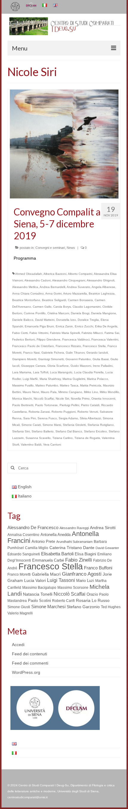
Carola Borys (62, 306)
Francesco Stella (94, 346)
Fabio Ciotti (20, 333)
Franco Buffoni (98, 567)
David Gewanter (107, 548)
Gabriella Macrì (46, 574)
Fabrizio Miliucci (92, 333)
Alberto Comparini (80, 273)
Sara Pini (29, 418)
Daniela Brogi (80, 313)
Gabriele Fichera (52, 352)
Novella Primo (80, 398)
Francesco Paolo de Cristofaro (33, 346)
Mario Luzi (85, 580)
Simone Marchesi (48, 606)
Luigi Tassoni (61, 580)
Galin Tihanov (75, 352)
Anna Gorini (53, 293)
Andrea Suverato (78, 287)
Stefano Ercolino (95, 431)
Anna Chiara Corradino (28, 293)
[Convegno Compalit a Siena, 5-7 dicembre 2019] (64, 143)
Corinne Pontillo (35, 313)
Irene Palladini (103, 365)
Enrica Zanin (64, 326)
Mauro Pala (49, 392)
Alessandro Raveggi (74, 528)
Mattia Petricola (90, 385)
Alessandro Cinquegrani (68, 280)
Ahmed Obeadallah (28, 273)
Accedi (18, 644)
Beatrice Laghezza (102, 293)
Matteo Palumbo (46, 385)
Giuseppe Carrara (33, 365)
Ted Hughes (111, 607)
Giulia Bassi (101, 359)
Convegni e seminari (50, 247)
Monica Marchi (22, 398)
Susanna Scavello (38, 438)
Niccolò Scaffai (44, 398)
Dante (88, 547)
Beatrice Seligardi (54, 300)
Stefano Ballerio (43, 431)
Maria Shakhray (50, 378)
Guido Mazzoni (81, 365)
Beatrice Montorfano (26, 300)
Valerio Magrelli (20, 613)
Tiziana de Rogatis (87, 438)
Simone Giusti (18, 607)
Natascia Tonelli (37, 594)
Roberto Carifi (63, 601)
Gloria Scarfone (58, 365)
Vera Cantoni (52, 444)
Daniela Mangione (103, 313)
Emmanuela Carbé (48, 560)
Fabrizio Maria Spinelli (65, 333)
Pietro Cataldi (90, 405)
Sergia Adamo (68, 418)
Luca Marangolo (61, 372)
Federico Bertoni (23, 339)
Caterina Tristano (65, 548)
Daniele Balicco (22, 319)
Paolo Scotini (39, 600)
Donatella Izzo (66, 319)
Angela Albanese (103, 287)
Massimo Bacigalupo (39, 587)
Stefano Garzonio (83, 606)
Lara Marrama (21, 372)
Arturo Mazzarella (75, 293)
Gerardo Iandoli (97, 352)
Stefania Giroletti (74, 424)
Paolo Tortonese (46, 405)
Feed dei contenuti (29, 653)
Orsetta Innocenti (103, 398)
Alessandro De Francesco (32, 527)
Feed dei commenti (30, 663)
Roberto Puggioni (63, 411)
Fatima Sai (111, 333)
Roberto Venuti (87, 411)
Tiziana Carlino (62, 438)
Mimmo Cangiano (70, 392)
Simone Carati (31, 424)
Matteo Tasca (69, 385)
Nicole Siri (62, 398)
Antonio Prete (43, 541)
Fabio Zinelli (78, 560)
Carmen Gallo (42, 306)
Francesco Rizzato (68, 346)
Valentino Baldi (31, 444)
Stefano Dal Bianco (68, 431)
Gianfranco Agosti (82, 574)
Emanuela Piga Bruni (39, 326)
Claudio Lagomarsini (87, 306)
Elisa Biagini (85, 554)
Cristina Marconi (58, 313)
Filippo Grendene (48, 339)
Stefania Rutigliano (101, 424)
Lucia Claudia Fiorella (89, 372)
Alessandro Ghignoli (100, 280)
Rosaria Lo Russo (93, 600)
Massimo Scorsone (72, 587)
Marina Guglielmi (74, 378)
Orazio (92, 594)
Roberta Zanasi (39, 411)
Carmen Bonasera (80, 300)
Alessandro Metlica (25, 287)
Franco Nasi (31, 352)
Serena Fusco (47, 418)
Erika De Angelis (106, 326)
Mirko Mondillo (109, 392)
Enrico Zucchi (84, 326)
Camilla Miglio (36, 548)
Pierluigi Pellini (69, 405)
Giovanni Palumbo (78, 359)
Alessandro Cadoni (37, 280)
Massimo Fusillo (23, 385)
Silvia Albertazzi (90, 418)
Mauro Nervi (31, 392)
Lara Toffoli (40, 372)
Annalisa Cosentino (23, 535)
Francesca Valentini (104, 339)
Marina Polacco (97, 378)
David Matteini (44, 319)
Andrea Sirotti (102, 527)
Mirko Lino (91, 392)
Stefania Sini (21, 431)
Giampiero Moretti (24, 359)
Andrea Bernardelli (52, 287)
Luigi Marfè (30, 378)
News (71, 247)
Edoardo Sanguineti (23, 554)
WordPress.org (26, 672)
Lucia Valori (35, 580)
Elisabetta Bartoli (57, 553)
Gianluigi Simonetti (51, 359)
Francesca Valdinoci (76, 339)
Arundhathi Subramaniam (74, 541)
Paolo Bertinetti (22, 405)
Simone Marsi (52, 424)
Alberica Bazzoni (54, 273)
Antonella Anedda (55, 534)
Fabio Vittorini (38, 333)
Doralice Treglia (88, 319)
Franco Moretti (19, 574)
